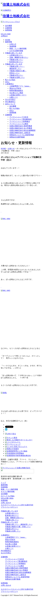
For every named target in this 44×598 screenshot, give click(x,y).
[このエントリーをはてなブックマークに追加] (6, 430)
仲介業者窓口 (6, 551)
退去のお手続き (15, 88)
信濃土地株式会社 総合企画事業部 (22, 130)
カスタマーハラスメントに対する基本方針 (17, 505)
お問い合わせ (6, 503)
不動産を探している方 (9, 511)
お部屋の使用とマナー (17, 95)
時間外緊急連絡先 (16, 90)
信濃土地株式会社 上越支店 (19, 133)
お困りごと (13, 97)
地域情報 (12, 46)
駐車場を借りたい (16, 62)
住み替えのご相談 (16, 93)
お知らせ (12, 44)
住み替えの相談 (11, 544)
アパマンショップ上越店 (18, 124)
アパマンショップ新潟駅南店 (20, 119)
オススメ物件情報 (8, 491)
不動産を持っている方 (9, 522)
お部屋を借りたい (16, 55)
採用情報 (8, 30)
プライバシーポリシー (9, 507)
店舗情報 (8, 28)
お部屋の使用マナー (13, 546)
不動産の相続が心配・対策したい (18, 527)
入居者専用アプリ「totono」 (20, 86)
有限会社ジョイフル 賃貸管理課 (21, 135)
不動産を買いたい (16, 60)
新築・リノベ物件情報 (17, 48)
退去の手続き (10, 539)
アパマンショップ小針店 (18, 117)
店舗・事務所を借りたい (18, 57)
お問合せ (4, 36)
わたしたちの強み (8, 496)
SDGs (11, 110)
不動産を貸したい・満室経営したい (18, 524)
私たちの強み (14, 108)
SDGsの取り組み (7, 498)
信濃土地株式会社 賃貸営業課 (20, 126)
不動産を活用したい (17, 77)
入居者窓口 (5, 535)
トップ (3, 482)
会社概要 (8, 26)
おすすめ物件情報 (16, 51)
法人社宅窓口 (6, 553)
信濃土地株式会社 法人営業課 (20, 128)
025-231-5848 (5, 34)
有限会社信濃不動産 (17, 137)
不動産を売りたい (16, 75)
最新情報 (4, 485)
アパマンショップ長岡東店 (19, 121)
